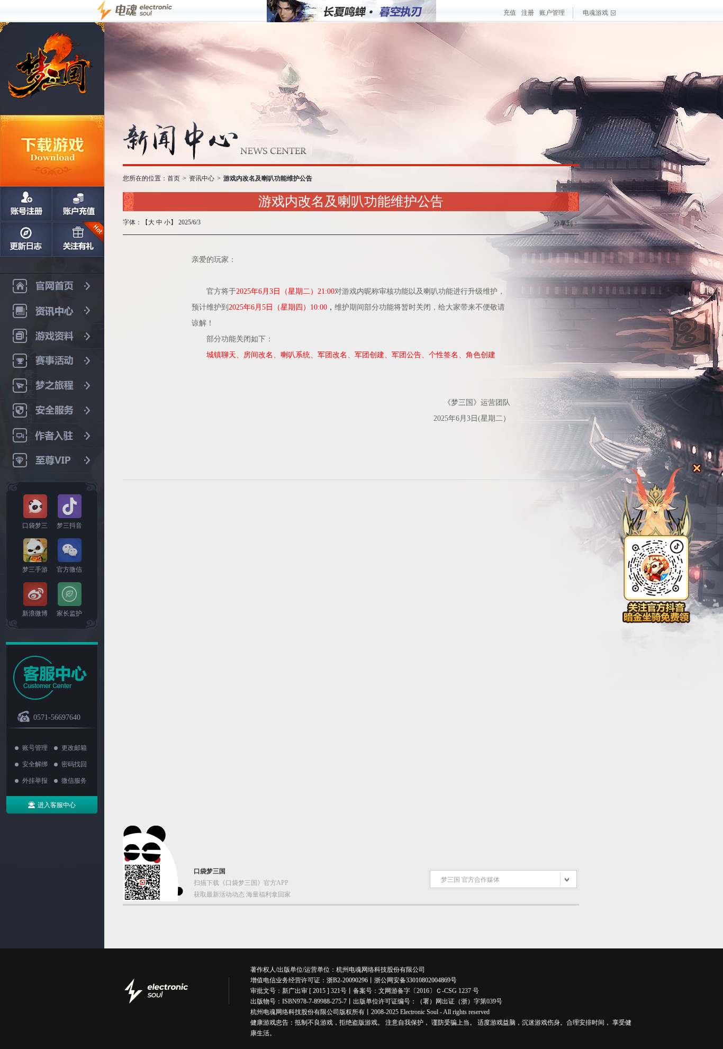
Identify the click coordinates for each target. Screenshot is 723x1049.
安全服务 (52, 411)
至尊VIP (52, 460)
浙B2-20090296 (347, 980)
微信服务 (74, 780)
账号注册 (26, 203)
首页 (173, 178)
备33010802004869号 (428, 980)
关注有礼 (78, 239)
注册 (527, 12)
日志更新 (26, 239)
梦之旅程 (52, 386)
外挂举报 (35, 780)
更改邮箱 (74, 748)
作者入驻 (52, 435)
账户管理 (552, 12)
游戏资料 (52, 336)
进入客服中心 (57, 805)
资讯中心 (52, 311)
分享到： (566, 223)
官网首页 (52, 286)
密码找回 (74, 764)
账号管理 (35, 748)
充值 (509, 12)
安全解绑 (35, 764)
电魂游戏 (595, 12)
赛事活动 (52, 361)
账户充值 (78, 203)
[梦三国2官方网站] (52, 68)
